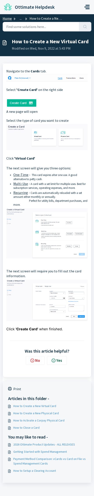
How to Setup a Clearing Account (34, 471)
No (37, 360)
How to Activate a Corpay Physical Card (38, 420)
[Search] (85, 26)
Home (7, 18)
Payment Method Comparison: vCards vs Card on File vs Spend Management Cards (49, 461)
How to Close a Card (26, 428)
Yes (59, 360)
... (21, 18)
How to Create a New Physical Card (36, 413)
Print (17, 389)
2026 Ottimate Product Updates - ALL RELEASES (44, 444)
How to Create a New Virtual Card (34, 406)
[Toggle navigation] (87, 7)
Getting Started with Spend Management (40, 452)
